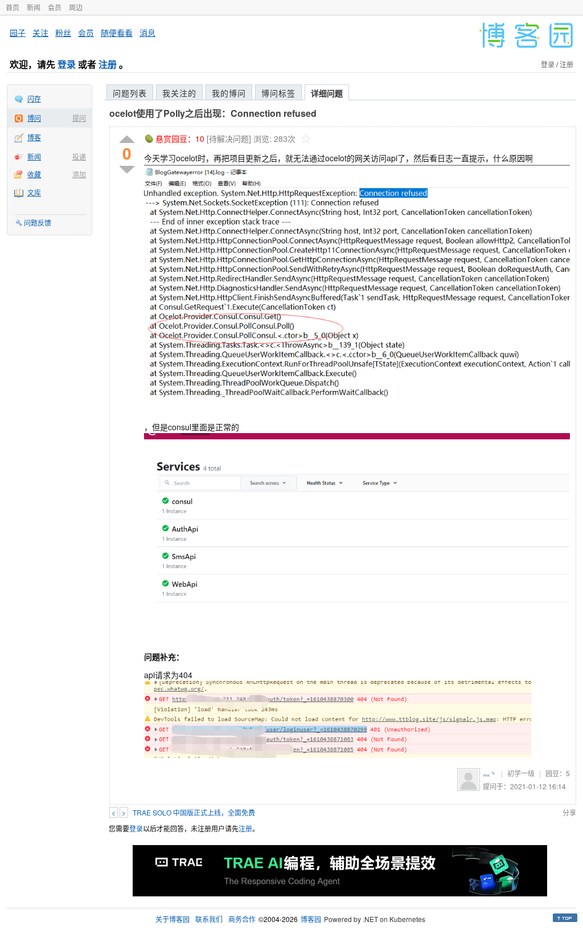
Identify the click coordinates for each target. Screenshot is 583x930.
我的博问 (229, 93)
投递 (79, 156)
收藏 (34, 174)
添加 (79, 174)
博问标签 (278, 93)
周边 (76, 7)
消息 (147, 32)
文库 (34, 192)
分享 (569, 812)
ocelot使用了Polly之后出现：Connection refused (213, 113)
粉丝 (63, 32)
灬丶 (489, 773)
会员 (54, 7)
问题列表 (130, 93)
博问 (34, 118)
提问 (79, 118)
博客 (34, 137)
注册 (107, 64)
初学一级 (521, 773)
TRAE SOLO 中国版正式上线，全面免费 (194, 812)
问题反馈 (37, 222)
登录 (67, 64)
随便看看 (117, 32)
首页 (12, 7)
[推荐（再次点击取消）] (127, 140)
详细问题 (327, 93)
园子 (18, 32)
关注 (40, 32)
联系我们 (209, 919)
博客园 (311, 919)
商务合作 (242, 919)
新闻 (33, 7)
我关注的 (179, 93)
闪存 (34, 98)
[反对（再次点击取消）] (127, 169)
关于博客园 (172, 919)
